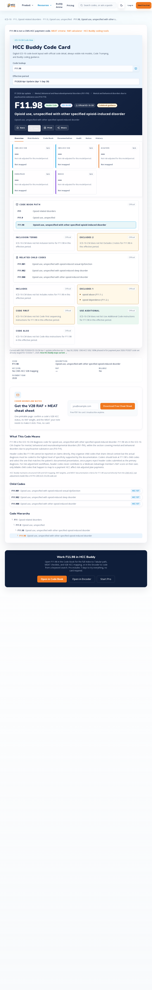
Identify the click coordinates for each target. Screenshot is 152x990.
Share (64, 128)
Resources (43, 5)
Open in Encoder (81, 579)
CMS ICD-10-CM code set (46, 476)
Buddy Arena (59, 5)
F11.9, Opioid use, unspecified (57, 19)
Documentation (64, 138)
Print (49, 128)
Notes (88, 138)
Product (26, 5)
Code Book (48, 138)
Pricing (70, 5)
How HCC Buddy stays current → (53, 352)
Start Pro (105, 579)
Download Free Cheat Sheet (117, 406)
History (99, 138)
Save (22, 128)
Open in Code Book (52, 579)
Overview (19, 138)
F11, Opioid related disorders (27, 19)
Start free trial (144, 5)
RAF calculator (74, 30)
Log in (130, 5)
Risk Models (33, 138)
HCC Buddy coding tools (96, 30)
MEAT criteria (58, 30)
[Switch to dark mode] (121, 5)
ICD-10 (8, 19)
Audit (78, 138)
